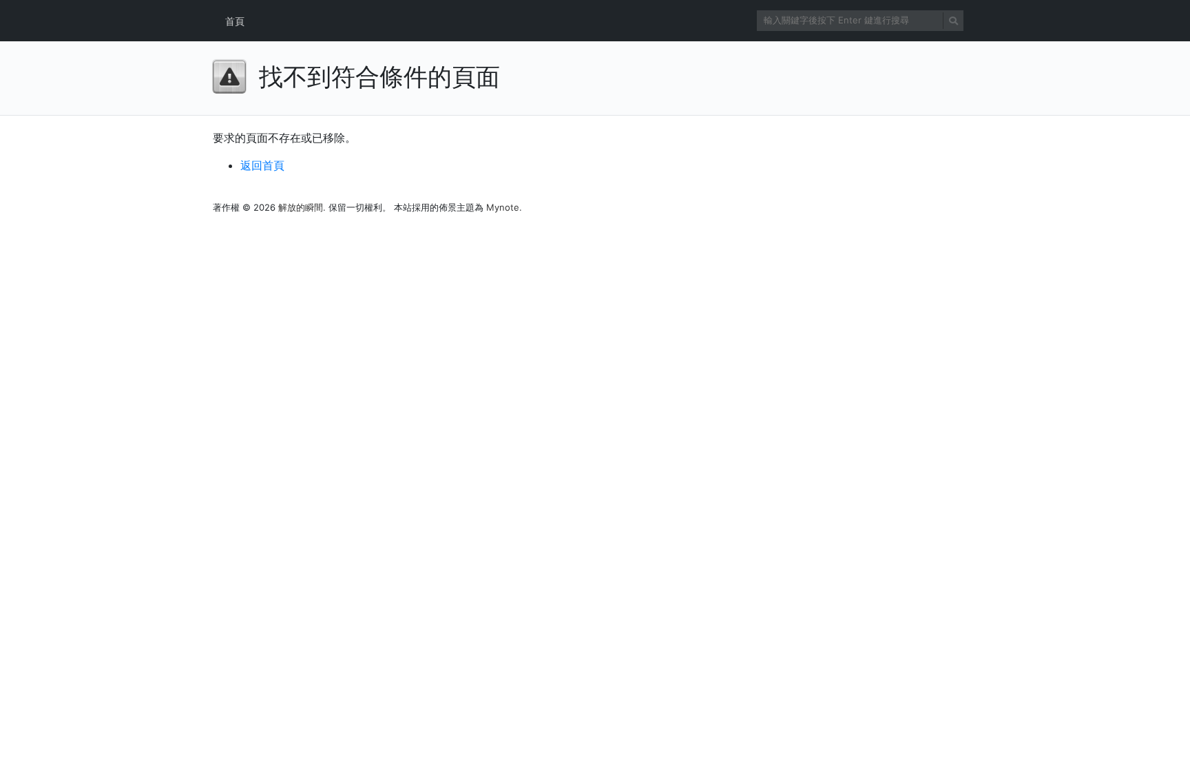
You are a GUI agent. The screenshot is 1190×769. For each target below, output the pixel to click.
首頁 (234, 21)
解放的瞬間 (300, 207)
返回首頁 (262, 165)
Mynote (502, 207)
